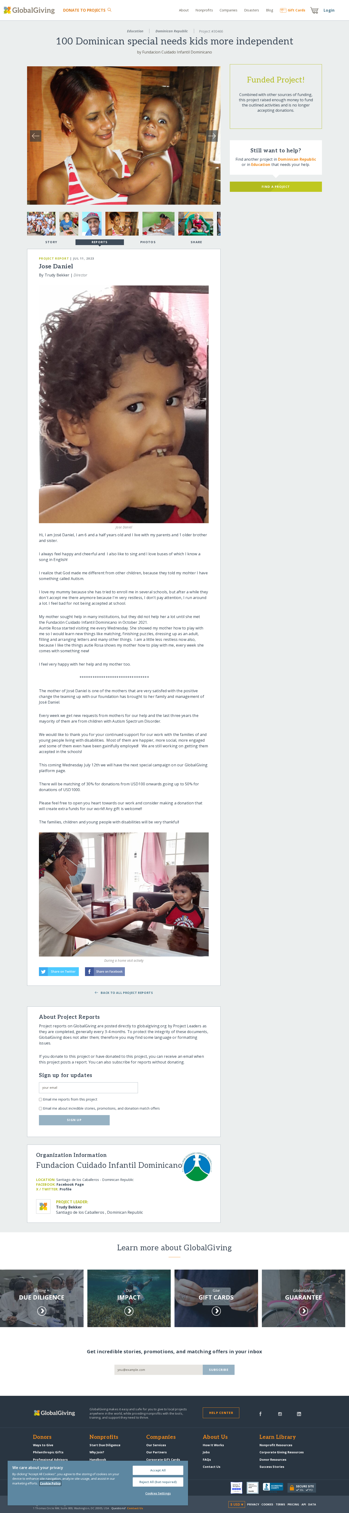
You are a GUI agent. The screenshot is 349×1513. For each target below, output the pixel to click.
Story (51, 242)
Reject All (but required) (158, 1482)
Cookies (267, 1504)
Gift (296, 10)
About (184, 10)
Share (196, 242)
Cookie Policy (50, 1483)
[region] (98, 1483)
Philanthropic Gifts (48, 1452)
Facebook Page (70, 1184)
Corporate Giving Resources (281, 1452)
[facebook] (260, 1413)
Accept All (158, 1470)
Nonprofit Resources (275, 1445)
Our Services (156, 1445)
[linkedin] (299, 1413)
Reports (100, 242)
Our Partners (156, 1452)
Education (135, 31)
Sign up (74, 1120)
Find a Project (276, 186)
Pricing (293, 1504)
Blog (269, 10)
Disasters (251, 10)
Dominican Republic (172, 31)
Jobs (206, 1452)
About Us (215, 1437)
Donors (42, 1437)
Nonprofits (204, 10)
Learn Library (277, 1437)
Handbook (98, 1459)
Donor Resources (272, 1459)
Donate (84, 10)
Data (312, 1504)
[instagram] (280, 1413)
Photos (148, 242)
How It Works (213, 1445)
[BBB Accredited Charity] (275, 1488)
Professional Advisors (50, 1459)
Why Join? (97, 1452)
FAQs (207, 1459)
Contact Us (211, 1467)
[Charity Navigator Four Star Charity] (239, 1488)
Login (329, 10)
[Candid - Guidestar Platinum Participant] (255, 1488)
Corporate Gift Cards (163, 1459)
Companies (228, 10)
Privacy (253, 1504)
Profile (65, 1189)
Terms (280, 1504)
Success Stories (271, 1467)
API (304, 1504)
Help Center (221, 1413)
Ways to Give (43, 1445)
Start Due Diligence (105, 1445)
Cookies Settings (158, 1493)
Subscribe (219, 1370)
